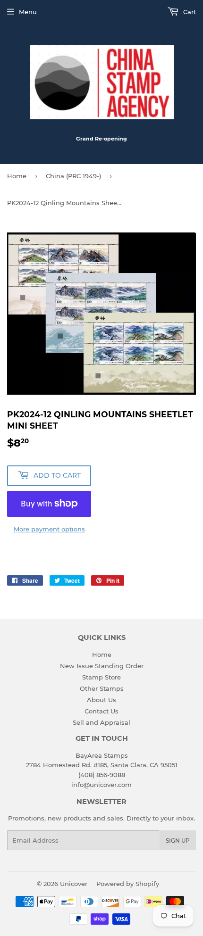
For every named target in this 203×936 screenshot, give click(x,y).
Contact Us (101, 711)
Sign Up (178, 840)
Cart (188, 12)
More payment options (49, 529)
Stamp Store (101, 677)
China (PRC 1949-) (73, 176)
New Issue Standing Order (102, 666)
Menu (28, 12)
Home (16, 176)
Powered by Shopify (127, 883)
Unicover (73, 883)
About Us (101, 700)
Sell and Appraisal (101, 722)
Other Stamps (102, 688)
